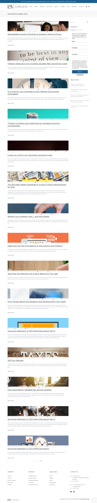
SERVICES (42, 6)
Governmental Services (33, 484)
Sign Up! (80, 71)
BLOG (68, 6)
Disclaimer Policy (52, 482)
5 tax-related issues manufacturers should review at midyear (78, 90)
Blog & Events (10, 482)
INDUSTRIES (49, 6)
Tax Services (31, 482)
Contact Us (10, 484)
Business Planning (12, 31)
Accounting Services (32, 475)
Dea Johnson (11, 271)
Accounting (11, 89)
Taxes (21, 61)
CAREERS (63, 6)
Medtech (26, 89)
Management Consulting (26, 31)
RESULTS (56, 6)
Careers (51, 480)
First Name (74, 47)
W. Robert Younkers (21, 243)
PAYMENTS (74, 6)
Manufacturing (34, 31)
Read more (11, 45)
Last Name (74, 54)
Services (9, 478)
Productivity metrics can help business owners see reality (79, 106)
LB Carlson (55, 31)
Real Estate (44, 31)
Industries (51, 478)
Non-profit (39, 31)
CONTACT (81, 6)
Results (50, 475)
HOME (30, 6)
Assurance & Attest (32, 478)
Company (9, 475)
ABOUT (36, 6)
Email (73, 41)
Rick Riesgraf (32, 416)
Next (41, 460)
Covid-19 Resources (20, 416)
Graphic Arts (18, 31)
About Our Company (12, 480)
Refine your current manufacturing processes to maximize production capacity (79, 101)
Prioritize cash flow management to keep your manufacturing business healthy (79, 96)
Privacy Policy (52, 484)
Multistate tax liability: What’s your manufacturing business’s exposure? (77, 85)
